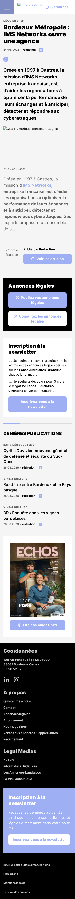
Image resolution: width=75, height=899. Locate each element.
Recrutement (13, 739)
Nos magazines (15, 727)
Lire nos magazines (40, 625)
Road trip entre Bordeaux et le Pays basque (37, 487)
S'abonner (59, 7)
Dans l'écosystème (18, 444)
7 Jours (8, 760)
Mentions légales (14, 882)
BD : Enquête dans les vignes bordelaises (31, 515)
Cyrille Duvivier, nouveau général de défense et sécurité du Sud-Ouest (35, 456)
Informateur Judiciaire (20, 766)
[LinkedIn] (6, 679)
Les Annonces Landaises (22, 772)
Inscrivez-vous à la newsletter (37, 404)
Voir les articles (50, 259)
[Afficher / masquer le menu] (7, 7)
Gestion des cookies (16, 892)
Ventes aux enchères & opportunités (30, 733)
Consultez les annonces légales (40, 318)
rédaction (29, 49)
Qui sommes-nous (17, 701)
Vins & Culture (15, 478)
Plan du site (10, 874)
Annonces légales (16, 714)
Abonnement (13, 720)
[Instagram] (16, 679)
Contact (9, 708)
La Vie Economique (17, 779)
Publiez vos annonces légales (40, 300)
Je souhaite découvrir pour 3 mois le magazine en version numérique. (36, 386)
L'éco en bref (13, 20)
